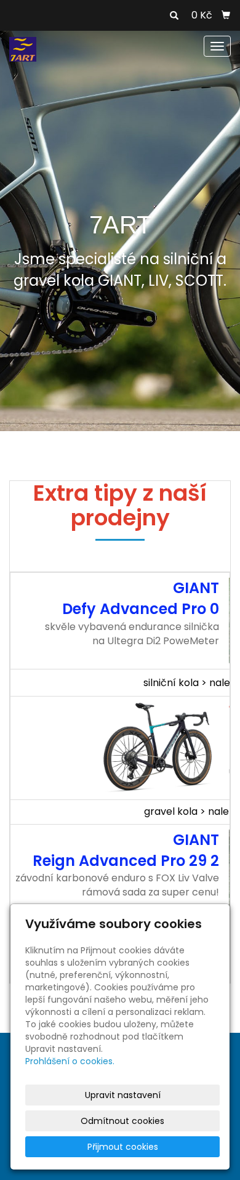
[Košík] (226, 15)
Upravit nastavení (123, 1095)
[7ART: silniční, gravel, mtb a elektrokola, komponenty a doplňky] (22, 48)
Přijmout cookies (122, 1147)
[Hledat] (174, 16)
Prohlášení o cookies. (69, 1061)
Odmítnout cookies (122, 1121)
